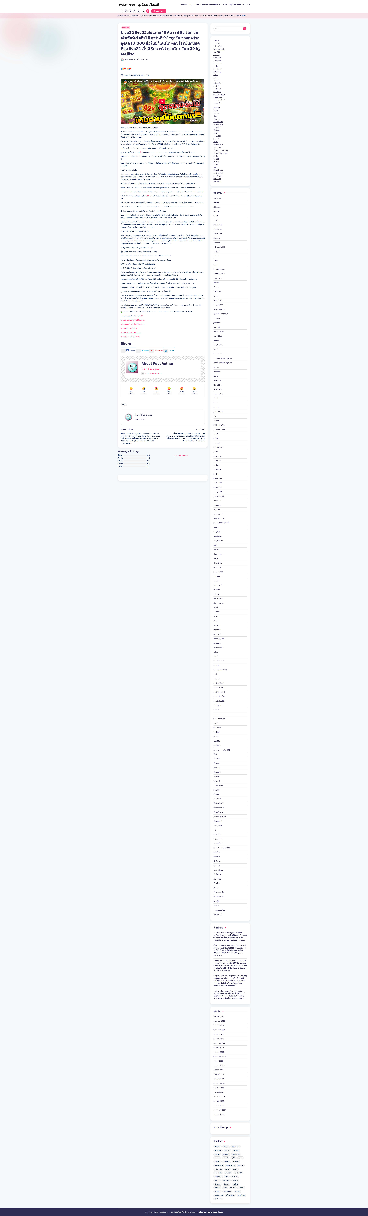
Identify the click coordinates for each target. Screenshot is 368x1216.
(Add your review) (180, 456)
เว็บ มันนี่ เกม (218, 870)
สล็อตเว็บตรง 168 (219, 817)
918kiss (216, 41)
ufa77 (215, 607)
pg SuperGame (219, 429)
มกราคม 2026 (218, 1048)
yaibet (215, 652)
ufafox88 (217, 634)
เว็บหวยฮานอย (218, 897)
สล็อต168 (216, 759)
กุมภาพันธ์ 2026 (219, 1043)
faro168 (216, 283)
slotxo (215, 142)
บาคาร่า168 (217, 63)
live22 (147, 196)
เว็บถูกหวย (217, 879)
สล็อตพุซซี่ (217, 799)
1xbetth (216, 211)
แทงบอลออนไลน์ (219, 910)
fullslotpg (217, 72)
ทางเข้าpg (217, 705)
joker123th (217, 336)
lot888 (216, 367)
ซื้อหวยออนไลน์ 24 (220, 670)
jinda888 (216, 323)
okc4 (215, 403)
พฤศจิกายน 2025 (219, 1057)
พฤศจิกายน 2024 (219, 1110)
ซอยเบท (216, 665)
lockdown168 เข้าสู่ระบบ (222, 358)
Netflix (216, 398)
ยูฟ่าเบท (216, 736)
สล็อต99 (216, 790)
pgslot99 (217, 465)
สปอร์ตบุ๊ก (216, 745)
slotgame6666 (219, 554)
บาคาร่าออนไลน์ (219, 95)
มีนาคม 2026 (218, 1039)
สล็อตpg (216, 794)
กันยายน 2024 (218, 1114)
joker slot (217, 179)
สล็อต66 (216, 119)
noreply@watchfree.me (154, 373)
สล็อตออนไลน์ (218, 803)
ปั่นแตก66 (217, 92)
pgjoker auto (218, 447)
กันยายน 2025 (218, 1065)
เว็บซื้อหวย (217, 874)
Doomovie (217, 278)
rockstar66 (217, 505)
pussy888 (217, 58)
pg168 (215, 110)
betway (216, 256)
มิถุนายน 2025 (218, 1079)
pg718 (215, 434)
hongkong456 (219, 309)
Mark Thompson (150, 368)
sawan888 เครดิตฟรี (221, 523)
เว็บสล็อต (216, 883)
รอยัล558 (216, 741)
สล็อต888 (217, 127)
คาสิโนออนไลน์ (218, 661)
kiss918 (216, 162)
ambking (216, 243)
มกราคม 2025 (218, 1101)
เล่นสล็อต (216, 866)
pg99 (215, 438)
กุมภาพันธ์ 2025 (219, 1097)
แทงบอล (216, 906)
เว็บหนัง (216, 888)
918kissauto (218, 225)
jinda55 (216, 113)
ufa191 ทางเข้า (218, 599)
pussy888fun (218, 492)
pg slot (216, 159)
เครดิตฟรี (216, 857)
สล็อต (141, 152)
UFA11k (216, 594)
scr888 (227, 1169)
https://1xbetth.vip (220, 150)
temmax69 (217, 585)
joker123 (216, 43)
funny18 (216, 296)
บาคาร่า (216, 139)
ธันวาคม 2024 (218, 1105)
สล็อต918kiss (218, 785)
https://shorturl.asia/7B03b (131, 332)
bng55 (216, 265)
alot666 (216, 238)
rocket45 (217, 501)
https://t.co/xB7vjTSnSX (130, 336)
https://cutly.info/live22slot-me (133, 324)
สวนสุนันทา (217, 825)
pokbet (216, 474)
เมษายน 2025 (218, 1088)
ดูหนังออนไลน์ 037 (220, 688)
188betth (217, 207)
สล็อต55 (216, 763)
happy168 (217, 300)
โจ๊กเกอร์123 (217, 181)
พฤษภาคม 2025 (219, 1083)
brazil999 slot (218, 269)
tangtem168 (218, 576)
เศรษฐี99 (216, 901)
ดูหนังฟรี (216, 55)
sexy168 (216, 532)
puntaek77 (217, 483)
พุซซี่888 (216, 732)
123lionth (217, 198)
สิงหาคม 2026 (218, 1016)
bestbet (216, 251)
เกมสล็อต (216, 852)
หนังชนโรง (217, 46)
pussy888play (219, 496)
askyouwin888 (219, 247)
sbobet (216, 527)
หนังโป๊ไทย (217, 147)
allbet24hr (217, 234)
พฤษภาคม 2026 (219, 1030)
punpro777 (217, 97)
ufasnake (217, 643)
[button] (158, 11)
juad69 (216, 340)
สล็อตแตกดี (217, 821)
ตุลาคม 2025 (218, 1061)
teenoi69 (217, 581)
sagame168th (218, 49)
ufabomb (217, 630)
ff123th (216, 287)
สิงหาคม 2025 (218, 1070)
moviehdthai (218, 394)
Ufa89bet (217, 612)
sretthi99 (217, 567)
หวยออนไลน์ (217, 103)
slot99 (216, 116)
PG (214, 416)
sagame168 (218, 514)
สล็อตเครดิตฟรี (218, 808)
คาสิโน (215, 656)
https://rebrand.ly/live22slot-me (133, 320)
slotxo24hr (217, 563)
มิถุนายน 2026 (218, 1025)
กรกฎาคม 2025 (219, 1074)
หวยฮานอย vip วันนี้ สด (221, 848)
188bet (216, 202)
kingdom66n (218, 345)
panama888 (218, 412)
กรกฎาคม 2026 (219, 1021)
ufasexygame (218, 639)
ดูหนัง (215, 77)
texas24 (216, 590)
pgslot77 (217, 89)
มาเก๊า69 (217, 1188)
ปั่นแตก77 (226, 1184)
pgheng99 (217, 69)
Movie (215, 376)
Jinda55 (216, 318)
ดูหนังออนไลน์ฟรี (219, 692)
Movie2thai (217, 389)
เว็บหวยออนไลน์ (219, 892)
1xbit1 (215, 216)
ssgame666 (218, 572)
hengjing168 (218, 305)
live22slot (125, 27)
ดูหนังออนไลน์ (218, 173)
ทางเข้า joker (218, 176)
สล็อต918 (216, 781)
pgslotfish (217, 469)
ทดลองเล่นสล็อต (219, 696)
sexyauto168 (218, 541)
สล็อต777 (217, 768)
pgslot (216, 66)
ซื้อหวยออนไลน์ (219, 100)
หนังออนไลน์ (217, 83)
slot (214, 167)
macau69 (217, 372)
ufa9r (215, 616)
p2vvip (216, 407)
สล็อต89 (216, 777)
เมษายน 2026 (218, 1034)
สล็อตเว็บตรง (218, 122)
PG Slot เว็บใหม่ (219, 425)
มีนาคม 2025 (218, 1092)
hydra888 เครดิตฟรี (220, 314)
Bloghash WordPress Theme (211, 1212)
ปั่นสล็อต (216, 723)
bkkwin (216, 260)
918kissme (217, 229)
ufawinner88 (218, 647)
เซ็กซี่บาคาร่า (218, 861)
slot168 (216, 550)
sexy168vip (217, 536)
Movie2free (217, 385)
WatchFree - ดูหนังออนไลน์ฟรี (139, 4)
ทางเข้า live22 (218, 701)
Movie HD (217, 380)
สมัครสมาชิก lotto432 (221, 750)
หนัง (214, 830)
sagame (216, 510)
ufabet (216, 621)
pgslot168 (217, 456)
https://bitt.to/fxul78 (129, 328)
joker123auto (218, 332)
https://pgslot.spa (220, 153)
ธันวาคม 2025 (218, 1052)
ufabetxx (217, 625)
